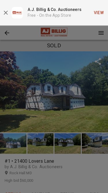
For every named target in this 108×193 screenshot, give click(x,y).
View (99, 12)
